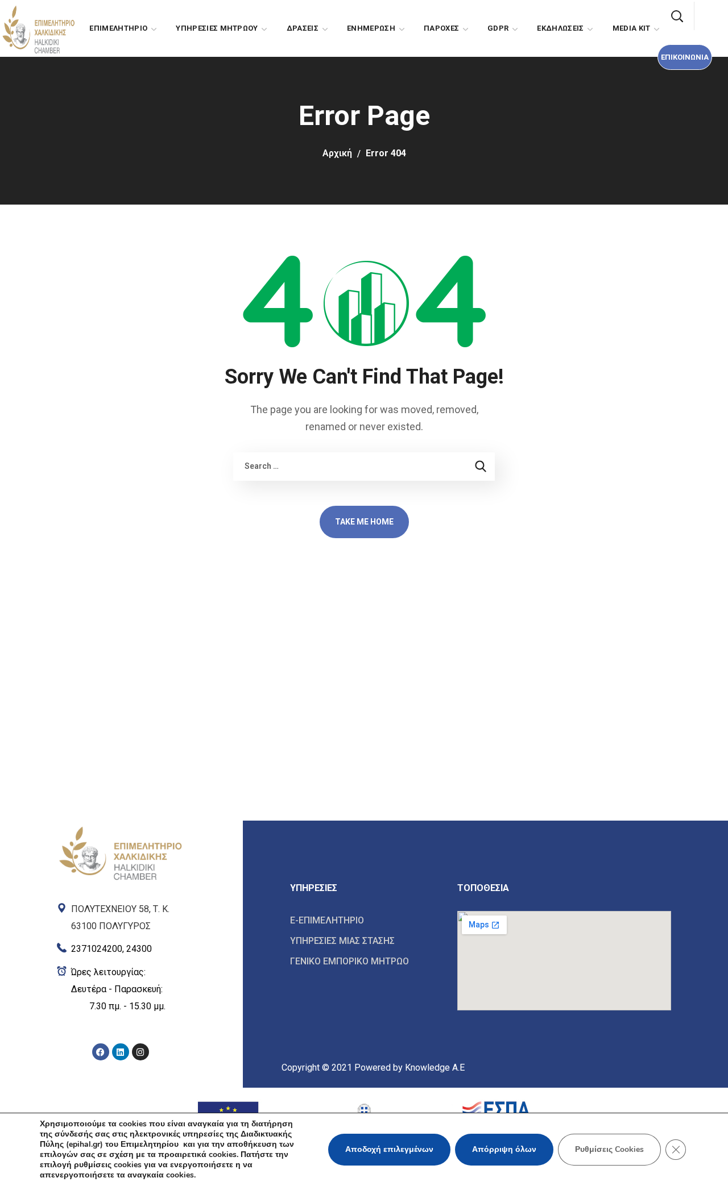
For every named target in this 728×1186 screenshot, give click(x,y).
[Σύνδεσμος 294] (120, 852)
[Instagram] (140, 1051)
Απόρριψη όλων (504, 1149)
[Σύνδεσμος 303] (365, 961)
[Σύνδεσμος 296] (120, 946)
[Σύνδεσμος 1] (38, 27)
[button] (684, 57)
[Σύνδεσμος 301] (365, 920)
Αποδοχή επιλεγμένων (389, 1149)
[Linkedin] (120, 1051)
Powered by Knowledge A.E (409, 1067)
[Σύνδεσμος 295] (120, 915)
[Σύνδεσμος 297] (120, 989)
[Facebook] (100, 1051)
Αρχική (337, 153)
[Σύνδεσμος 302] (365, 941)
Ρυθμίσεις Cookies (609, 1149)
